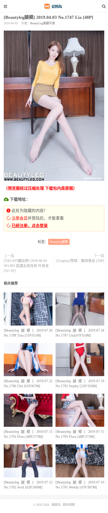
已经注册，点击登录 (30, 226)
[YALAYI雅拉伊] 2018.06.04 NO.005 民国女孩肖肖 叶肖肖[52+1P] (26, 266)
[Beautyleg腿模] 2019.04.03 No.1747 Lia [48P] (48, 17)
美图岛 (54, 6)
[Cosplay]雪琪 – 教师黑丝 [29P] (80, 261)
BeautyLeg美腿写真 (42, 23)
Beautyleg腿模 (59, 242)
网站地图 (69, 504)
